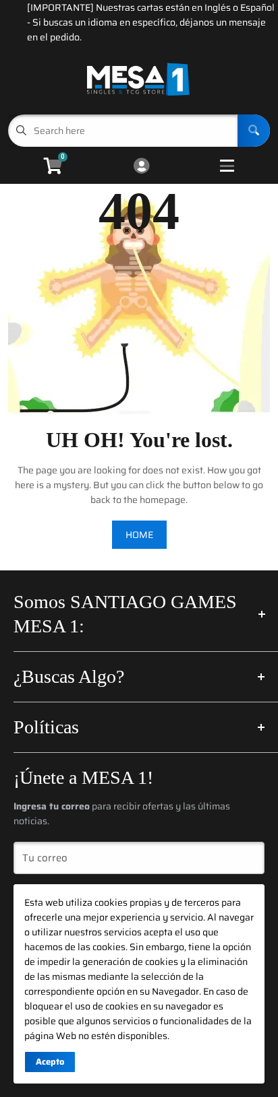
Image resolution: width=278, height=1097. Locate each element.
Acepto (50, 1062)
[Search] (254, 130)
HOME (139, 534)
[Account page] (141, 167)
